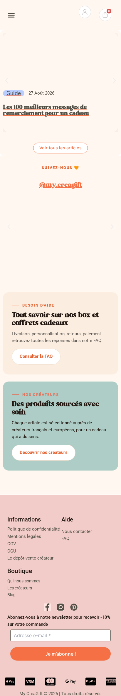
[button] (11, 14)
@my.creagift (60, 185)
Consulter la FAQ (36, 356)
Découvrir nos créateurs (44, 452)
